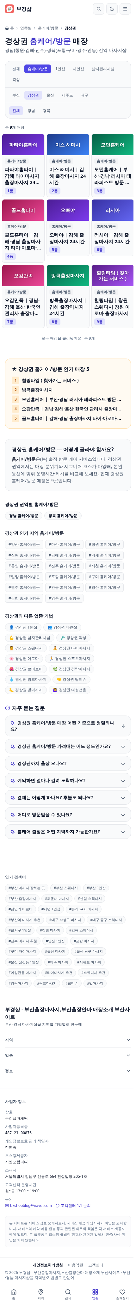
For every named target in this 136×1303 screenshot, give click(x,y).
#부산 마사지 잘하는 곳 (27, 886)
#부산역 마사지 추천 (24, 918)
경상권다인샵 (62, 627)
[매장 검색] (98, 9)
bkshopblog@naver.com (31, 1204)
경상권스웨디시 (26, 648)
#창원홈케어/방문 (104, 544)
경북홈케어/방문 (62, 515)
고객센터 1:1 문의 (76, 1204)
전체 (16, 68)
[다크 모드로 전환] (112, 9)
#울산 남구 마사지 (88, 950)
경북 (46, 110)
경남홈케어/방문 (23, 515)
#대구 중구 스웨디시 (106, 918)
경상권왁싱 (73, 637)
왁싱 (16, 79)
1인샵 (60, 68)
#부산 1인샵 (96, 886)
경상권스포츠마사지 (69, 658)
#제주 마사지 (58, 960)
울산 (50, 95)
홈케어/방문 (48, 28)
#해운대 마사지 (57, 897)
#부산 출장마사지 (22, 897)
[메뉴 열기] (125, 9)
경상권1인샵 (23, 627)
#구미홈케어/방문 (104, 576)
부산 (16, 95)
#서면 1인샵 (50, 907)
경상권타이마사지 (71, 648)
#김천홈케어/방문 (24, 598)
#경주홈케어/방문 (24, 587)
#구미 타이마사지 (22, 950)
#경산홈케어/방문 (104, 587)
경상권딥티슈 (71, 679)
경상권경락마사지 (71, 669)
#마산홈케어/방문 (64, 544)
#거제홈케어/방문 (104, 555)
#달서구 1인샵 (20, 928)
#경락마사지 (18, 982)
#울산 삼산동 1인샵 (24, 960)
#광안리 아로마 (21, 907)
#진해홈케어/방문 (24, 555)
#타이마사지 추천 (58, 971)
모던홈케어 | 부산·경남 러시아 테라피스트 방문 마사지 (73, 399)
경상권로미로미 (26, 669)
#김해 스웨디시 (81, 928)
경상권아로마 (24, 658)
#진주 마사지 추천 (23, 939)
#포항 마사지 (84, 939)
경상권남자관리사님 (29, 637)
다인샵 (78, 68)
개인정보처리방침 (46, 1263)
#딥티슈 (71, 982)
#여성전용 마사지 (22, 971)
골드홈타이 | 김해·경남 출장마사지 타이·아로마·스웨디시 (73, 418)
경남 (31, 110)
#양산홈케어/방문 (24, 544)
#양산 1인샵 (55, 939)
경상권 (33, 95)
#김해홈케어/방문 (64, 555)
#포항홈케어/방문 (64, 576)
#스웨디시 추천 (93, 971)
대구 (84, 95)
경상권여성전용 (69, 689)
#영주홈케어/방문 (64, 598)
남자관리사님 (103, 68)
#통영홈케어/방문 (24, 566)
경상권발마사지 (26, 689)
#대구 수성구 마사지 (65, 918)
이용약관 (74, 1263)
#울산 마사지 (55, 950)
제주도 (67, 95)
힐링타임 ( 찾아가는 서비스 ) (50, 380)
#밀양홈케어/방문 (24, 576)
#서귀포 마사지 (89, 960)
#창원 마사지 (50, 928)
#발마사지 (95, 982)
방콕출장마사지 (37, 390)
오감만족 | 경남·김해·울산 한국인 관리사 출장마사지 (73, 409)
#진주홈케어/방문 (64, 566)
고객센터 (94, 1263)
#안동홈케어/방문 (64, 587)
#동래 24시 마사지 (83, 907)
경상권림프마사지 (27, 679)
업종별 (26, 28)
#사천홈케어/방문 (104, 566)
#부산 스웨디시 (66, 886)
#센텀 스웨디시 (90, 897)
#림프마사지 (47, 982)
